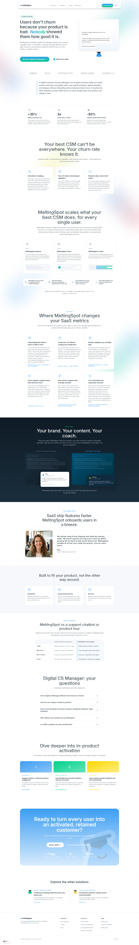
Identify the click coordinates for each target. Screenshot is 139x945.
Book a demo (54, 845)
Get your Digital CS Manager (34, 59)
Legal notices (104, 921)
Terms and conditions (106, 924)
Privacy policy (104, 927)
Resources (78, 5)
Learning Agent (65, 921)
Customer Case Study (86, 930)
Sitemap (116, 939)
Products (53, 5)
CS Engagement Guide (87, 927)
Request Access (107, 5)
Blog (62, 927)
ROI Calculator (84, 921)
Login (115, 5)
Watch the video (62, 59)
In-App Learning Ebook (87, 924)
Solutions (62, 5)
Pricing (70, 5)
